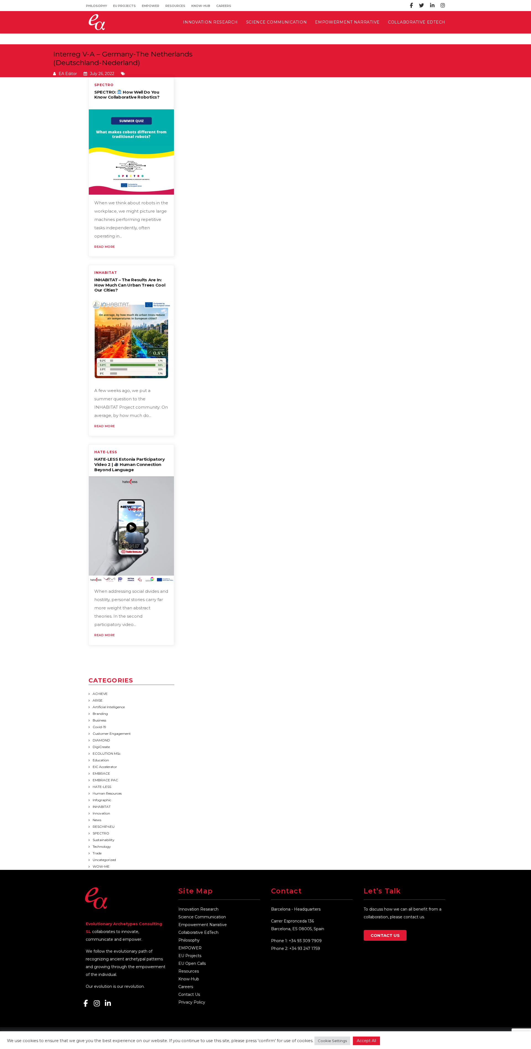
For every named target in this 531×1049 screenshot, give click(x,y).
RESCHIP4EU (103, 826)
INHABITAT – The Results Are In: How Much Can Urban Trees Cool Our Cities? (129, 285)
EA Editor (68, 73)
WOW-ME (101, 866)
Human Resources (107, 793)
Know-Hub (200, 6)
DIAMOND (101, 740)
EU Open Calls (192, 963)
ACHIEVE (100, 694)
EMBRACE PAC (105, 780)
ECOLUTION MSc (107, 753)
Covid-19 (99, 727)
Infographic (102, 800)
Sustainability (103, 840)
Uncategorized (104, 860)
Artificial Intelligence (109, 707)
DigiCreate (101, 747)
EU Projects (124, 6)
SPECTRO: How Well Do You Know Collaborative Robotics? (127, 94)
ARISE (98, 700)
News (97, 820)
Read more (104, 247)
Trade (97, 853)
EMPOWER (150, 6)
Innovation (101, 813)
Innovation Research (198, 909)
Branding (100, 714)
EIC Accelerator (105, 767)
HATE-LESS (105, 452)
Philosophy (96, 6)
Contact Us (189, 994)
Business (99, 720)
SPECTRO (104, 85)
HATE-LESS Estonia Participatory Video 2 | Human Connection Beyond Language (129, 464)
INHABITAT (105, 272)
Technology (102, 846)
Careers (223, 6)
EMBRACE (101, 773)
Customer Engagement (112, 733)
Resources (175, 6)
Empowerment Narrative (202, 924)
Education (101, 760)
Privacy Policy (191, 1002)
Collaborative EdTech (198, 932)
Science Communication (202, 916)
